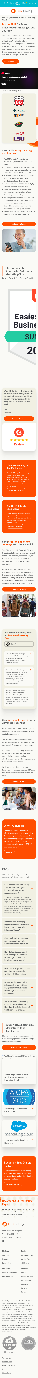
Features (5, 1259)
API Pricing (25, 1263)
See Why (9, 852)
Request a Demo (10, 61)
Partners (24, 1292)
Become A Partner (13, 1184)
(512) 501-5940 (12, 1234)
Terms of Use (6, 1358)
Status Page (6, 1373)
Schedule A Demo (19, 1048)
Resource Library (8, 1276)
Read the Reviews (19, 419)
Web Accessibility (8, 1365)
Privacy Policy (7, 1362)
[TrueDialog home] (21, 11)
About (23, 1272)
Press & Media (26, 1280)
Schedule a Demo (19, 224)
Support (5, 1280)
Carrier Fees (25, 1259)
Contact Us (25, 1284)
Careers (24, 1288)
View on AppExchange (16, 490)
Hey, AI (4, 1369)
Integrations (6, 1263)
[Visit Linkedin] (3, 1241)
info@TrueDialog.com (14, 1231)
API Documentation (9, 1272)
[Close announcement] (35, 3)
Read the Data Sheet (16, 526)
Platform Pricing (27, 1255)
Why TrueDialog (27, 1276)
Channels (5, 1255)
